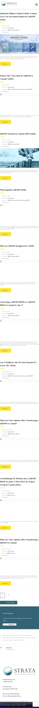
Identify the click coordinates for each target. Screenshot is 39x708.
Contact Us (11, 624)
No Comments (5, 32)
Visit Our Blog (10, 602)
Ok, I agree (2, 707)
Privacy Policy (9, 707)
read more (4, 64)
